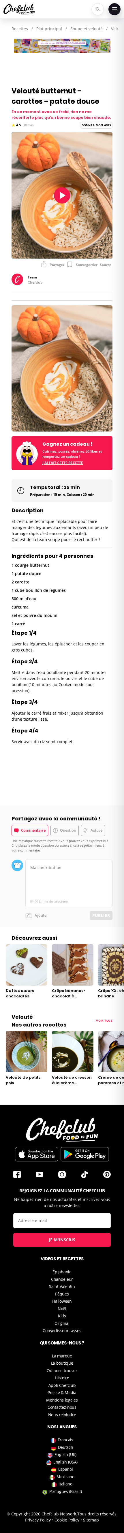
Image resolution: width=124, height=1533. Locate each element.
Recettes (20, 28)
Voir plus (104, 1020)
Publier (101, 915)
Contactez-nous (62, 1407)
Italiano (65, 1484)
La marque (62, 1356)
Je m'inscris (62, 1239)
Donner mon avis (96, 125)
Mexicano (65, 1476)
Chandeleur (62, 1279)
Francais (65, 1439)
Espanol (65, 1469)
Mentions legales (62, 1400)
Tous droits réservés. (97, 1514)
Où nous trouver (62, 1370)
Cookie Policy (67, 1520)
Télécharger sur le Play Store (85, 1154)
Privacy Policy (38, 1520)
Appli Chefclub (62, 1385)
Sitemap (91, 1520)
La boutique (62, 1363)
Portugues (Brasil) (65, 1491)
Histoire (62, 1378)
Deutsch (65, 1447)
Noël (62, 1308)
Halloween (62, 1301)
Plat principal (49, 28)
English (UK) (65, 1454)
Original (62, 1323)
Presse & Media (62, 1392)
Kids (62, 1316)
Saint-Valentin (62, 1286)
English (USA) (65, 1462)
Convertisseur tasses (62, 1330)
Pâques (62, 1294)
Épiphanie (61, 1271)
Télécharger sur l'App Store (36, 1154)
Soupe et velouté (86, 28)
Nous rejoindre (62, 1414)
